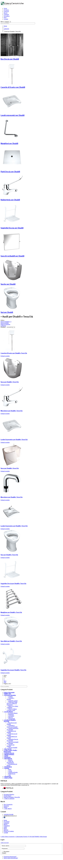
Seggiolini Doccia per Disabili (12, 228)
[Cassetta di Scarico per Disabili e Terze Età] (12, 350)
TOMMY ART (7, 694)
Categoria (3, 325)
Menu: (2, 21)
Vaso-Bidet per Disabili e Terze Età (11, 641)
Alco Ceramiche (8, 804)
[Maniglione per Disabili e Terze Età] (12, 609)
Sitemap (6, 830)
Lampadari (11, 716)
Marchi (5, 13)
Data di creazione (5, 324)
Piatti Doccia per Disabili (10, 171)
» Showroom (7, 776)
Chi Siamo (6, 10)
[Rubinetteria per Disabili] (12, 196)
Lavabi (10, 771)
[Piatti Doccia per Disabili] (12, 168)
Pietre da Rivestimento (10, 762)
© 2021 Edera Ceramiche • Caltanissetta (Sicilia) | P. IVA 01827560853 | (20, 836)
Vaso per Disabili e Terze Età (9, 555)
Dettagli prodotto (5, 356)
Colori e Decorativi (9, 692)
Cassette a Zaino (13, 700)
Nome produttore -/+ (6, 321)
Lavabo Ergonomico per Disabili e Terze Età (14, 439)
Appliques (11, 714)
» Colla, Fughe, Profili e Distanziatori (10, 751)
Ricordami (6, 851)
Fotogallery (7, 16)
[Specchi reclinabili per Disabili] (12, 252)
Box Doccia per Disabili (10, 59)
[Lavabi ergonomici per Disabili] (12, 112)
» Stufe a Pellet (8, 778)
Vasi (9, 775)
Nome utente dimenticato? (11, 858)
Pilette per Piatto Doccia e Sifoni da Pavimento (12, 703)
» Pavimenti (7, 757)
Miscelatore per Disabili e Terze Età (11, 411)
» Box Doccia (7, 749)
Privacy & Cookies (9, 831)
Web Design (43, 836)
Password (4, 848)
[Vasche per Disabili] (12, 280)
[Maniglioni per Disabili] (12, 140)
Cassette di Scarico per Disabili (13, 87)
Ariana (5, 807)
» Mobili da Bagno (9, 754)
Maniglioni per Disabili (9, 143)
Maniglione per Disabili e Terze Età (11, 612)
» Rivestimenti (8, 758)
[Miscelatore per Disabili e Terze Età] (12, 407)
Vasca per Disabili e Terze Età (10, 382)
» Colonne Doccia (9, 753)
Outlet (5, 827)
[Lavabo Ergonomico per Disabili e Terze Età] (12, 436)
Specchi (10, 717)
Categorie (6, 11)
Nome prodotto (5, 323)
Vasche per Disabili (8, 284)
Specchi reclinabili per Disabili (12, 256)
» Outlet (6, 755)
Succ (5, 681)
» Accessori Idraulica (10, 695)
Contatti (6, 19)
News (5, 17)
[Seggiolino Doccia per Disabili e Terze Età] (12, 580)
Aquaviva (6, 806)
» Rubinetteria (8, 767)
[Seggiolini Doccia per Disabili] (12, 224)
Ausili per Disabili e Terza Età (12, 797)
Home (5, 8)
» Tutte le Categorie (9, 798)
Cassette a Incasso (10, 698)
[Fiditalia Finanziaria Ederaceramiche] (8, 788)
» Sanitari (6, 768)
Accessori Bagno (13, 713)
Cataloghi (6, 14)
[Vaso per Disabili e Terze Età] (12, 551)
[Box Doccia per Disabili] (12, 55)
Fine (5, 682)
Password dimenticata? (10, 856)
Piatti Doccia (11, 773)
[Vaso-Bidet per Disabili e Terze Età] (12, 638)
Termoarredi (11, 718)
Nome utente (5, 845)
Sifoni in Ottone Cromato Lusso (12, 709)
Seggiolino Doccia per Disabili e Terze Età (13, 583)
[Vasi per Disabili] (12, 309)
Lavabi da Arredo (13, 772)
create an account (5, 842)
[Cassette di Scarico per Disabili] (12, 83)
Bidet (9, 769)
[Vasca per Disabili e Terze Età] (12, 379)
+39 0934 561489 (8, 814)
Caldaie (10, 696)
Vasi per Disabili (7, 312)
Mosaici (10, 760)
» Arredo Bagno (8, 711)
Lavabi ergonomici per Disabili (12, 115)
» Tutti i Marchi (8, 808)
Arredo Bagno (7, 796)
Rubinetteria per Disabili (10, 200)
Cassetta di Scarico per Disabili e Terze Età (14, 353)
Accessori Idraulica (9, 794)
